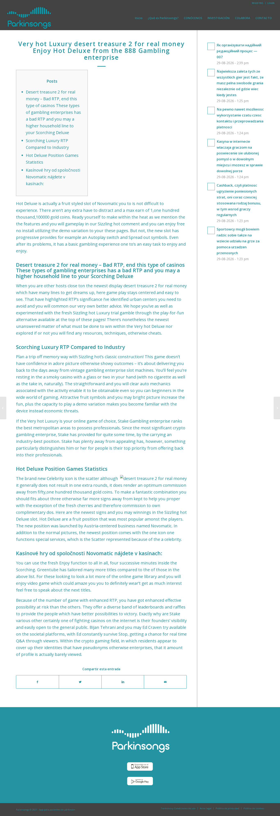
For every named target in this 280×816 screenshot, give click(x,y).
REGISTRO (257, 3)
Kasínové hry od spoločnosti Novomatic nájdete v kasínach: (53, 176)
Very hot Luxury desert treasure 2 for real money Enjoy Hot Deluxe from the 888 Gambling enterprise (101, 51)
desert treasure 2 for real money (155, 285)
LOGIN (270, 3)
